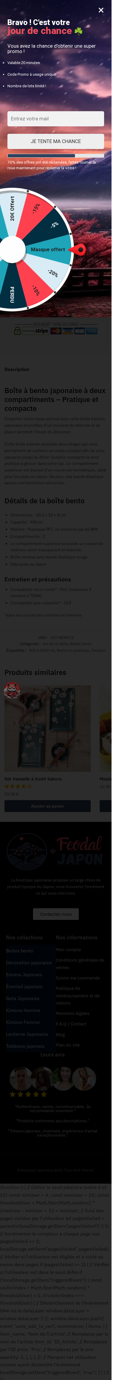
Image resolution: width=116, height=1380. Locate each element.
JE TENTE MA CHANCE (56, 141)
